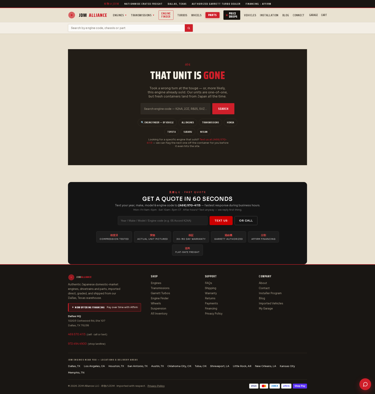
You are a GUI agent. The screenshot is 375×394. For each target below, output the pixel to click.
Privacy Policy (213, 313)
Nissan (204, 132)
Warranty (211, 293)
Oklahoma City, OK (179, 366)
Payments (211, 303)
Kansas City (287, 366)
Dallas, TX (74, 366)
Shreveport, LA (219, 366)
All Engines (188, 122)
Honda (230, 122)
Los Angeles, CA (94, 366)
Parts (212, 15)
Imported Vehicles (271, 303)
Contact (264, 288)
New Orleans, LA (265, 366)
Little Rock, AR (242, 366)
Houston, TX (116, 366)
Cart (324, 15)
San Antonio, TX (138, 366)
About (263, 283)
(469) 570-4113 (189, 205)
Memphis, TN (76, 372)
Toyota (171, 132)
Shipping (210, 288)
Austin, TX (157, 366)
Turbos (182, 15)
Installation (269, 15)
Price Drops (233, 15)
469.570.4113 (77, 334)
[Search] (189, 28)
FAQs (208, 283)
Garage (313, 15)
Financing (211, 308)
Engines (120, 15)
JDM (93, 15)
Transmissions (143, 15)
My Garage (266, 308)
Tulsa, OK (201, 366)
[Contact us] (365, 384)
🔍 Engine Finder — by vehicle (157, 122)
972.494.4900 (77, 343)
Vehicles (250, 15)
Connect (298, 15)
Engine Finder (166, 15)
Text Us (221, 220)
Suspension (158, 308)
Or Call (246, 220)
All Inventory (159, 313)
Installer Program (270, 293)
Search (223, 108)
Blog (285, 15)
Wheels (196, 15)
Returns (210, 298)
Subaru (188, 132)
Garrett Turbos (160, 293)
